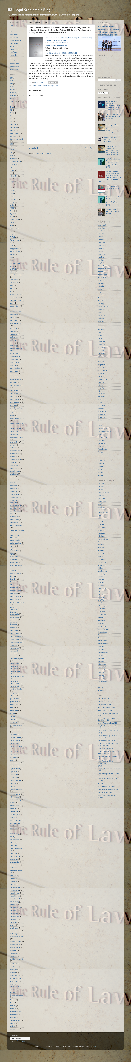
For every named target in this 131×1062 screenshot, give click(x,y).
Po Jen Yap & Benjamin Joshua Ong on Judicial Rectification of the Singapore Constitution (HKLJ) (113, 163)
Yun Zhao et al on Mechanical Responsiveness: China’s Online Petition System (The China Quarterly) (113, 105)
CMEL (11, 119)
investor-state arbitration (14, 695)
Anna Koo (100, 504)
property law (14, 859)
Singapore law (14, 249)
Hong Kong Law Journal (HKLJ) (106, 740)
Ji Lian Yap (100, 577)
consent (12, 416)
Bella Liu (100, 251)
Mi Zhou (100, 635)
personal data (14, 831)
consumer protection (16, 423)
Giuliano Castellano (103, 306)
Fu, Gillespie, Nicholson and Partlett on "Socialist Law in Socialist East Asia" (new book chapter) (113, 129)
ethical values (14, 557)
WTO (11, 291)
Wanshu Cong (102, 678)
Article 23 (13, 92)
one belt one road (15, 820)
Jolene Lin (100, 594)
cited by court (14, 37)
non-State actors (15, 814)
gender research (14, 617)
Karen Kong (101, 603)
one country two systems (15, 824)
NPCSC (12, 217)
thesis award (14, 69)
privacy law (13, 845)
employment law (15, 522)
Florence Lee (101, 298)
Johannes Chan (102, 588)
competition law (15, 402)
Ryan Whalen (101, 397)
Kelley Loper (101, 612)
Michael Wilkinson (103, 644)
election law (14, 517)
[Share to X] (53, 82)
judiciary (12, 707)
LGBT (11, 185)
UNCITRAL (13, 269)
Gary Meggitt (101, 304)
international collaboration (14, 667)
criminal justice (14, 454)
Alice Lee (100, 237)
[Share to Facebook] (55, 82)
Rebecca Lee (101, 394)
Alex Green (101, 484)
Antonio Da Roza (103, 513)
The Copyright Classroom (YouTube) (108, 789)
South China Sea (15, 252)
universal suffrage (15, 1020)
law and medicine (15, 740)
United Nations (14, 280)
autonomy (13, 331)
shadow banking (15, 947)
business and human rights (16, 350)
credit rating (13, 448)
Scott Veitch (101, 405)
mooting (12, 803)
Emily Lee (100, 289)
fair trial (12, 576)
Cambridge (13, 124)
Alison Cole (101, 495)
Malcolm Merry (102, 626)
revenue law (13, 905)
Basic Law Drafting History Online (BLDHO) (107, 779)
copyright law (14, 434)
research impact (15, 67)
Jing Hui (100, 335)
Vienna (12, 285)
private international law (16, 849)
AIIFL (11, 84)
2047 (11, 78)
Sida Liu (100, 420)
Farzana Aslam (102, 565)
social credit (13, 956)
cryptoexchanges (15, 468)
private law (13, 853)
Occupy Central (14, 220)
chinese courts (14, 362)
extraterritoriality (15, 573)
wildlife (12, 1026)
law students (14, 757)
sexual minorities (15, 944)
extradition (13, 570)
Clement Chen (102, 530)
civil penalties (14, 371)
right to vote (14, 919)
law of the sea (14, 751)
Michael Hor (101, 367)
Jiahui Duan (101, 333)
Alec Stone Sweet (103, 231)
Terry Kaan (101, 673)
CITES (12, 116)
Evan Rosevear (102, 562)
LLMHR (12, 193)
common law (14, 393)
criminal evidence (15, 451)
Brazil (12, 107)
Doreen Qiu (101, 551)
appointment (14, 35)
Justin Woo (101, 600)
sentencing (13, 934)
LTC (11, 196)
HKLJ (11, 153)
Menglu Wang (102, 365)
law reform (13, 754)
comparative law (15, 399)
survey (12, 989)
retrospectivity (14, 902)
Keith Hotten (101, 609)
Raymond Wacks (102, 655)
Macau (12, 211)
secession (13, 925)
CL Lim (99, 518)
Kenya (12, 182)
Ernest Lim (101, 556)
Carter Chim (101, 524)
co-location (13, 383)
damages (13, 477)
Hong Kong (13, 164)
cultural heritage (15, 471)
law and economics (15, 730)
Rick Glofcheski (102, 664)
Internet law (14, 176)
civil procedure (14, 374)
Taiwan (12, 260)
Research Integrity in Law (105, 710)
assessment (13, 328)
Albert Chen (101, 228)
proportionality (14, 862)
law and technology (16, 746)
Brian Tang (101, 257)
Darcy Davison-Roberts (104, 269)
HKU (11, 155)
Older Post (89, 148)
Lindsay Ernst (101, 620)
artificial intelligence (16, 323)
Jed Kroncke (101, 330)
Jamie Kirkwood (37, 86)
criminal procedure (15, 459)
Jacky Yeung (101, 321)
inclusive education (15, 639)
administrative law (15, 300)
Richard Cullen (102, 658)
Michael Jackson (102, 370)
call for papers (14, 354)
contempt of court (15, 428)
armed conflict (14, 320)
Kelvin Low (101, 350)
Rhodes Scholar (14, 240)
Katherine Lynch (102, 606)
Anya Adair (101, 248)
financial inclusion (15, 591)
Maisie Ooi (101, 623)
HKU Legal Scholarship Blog (28, 9)
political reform (15, 839)
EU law (12, 147)
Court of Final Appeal (16, 139)
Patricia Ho (101, 382)
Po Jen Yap (101, 388)
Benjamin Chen (102, 254)
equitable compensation (14, 550)
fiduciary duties (14, 585)
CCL (11, 110)
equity (12, 554)
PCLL (11, 225)
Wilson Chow (101, 461)
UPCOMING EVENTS (103, 699)
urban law (13, 1023)
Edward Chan (101, 283)
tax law (12, 992)
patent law (13, 828)
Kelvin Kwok (101, 347)
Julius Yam (101, 597)
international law (15, 686)
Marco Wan (101, 362)
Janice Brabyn (102, 574)
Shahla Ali (101, 408)
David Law (101, 545)
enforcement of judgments (15, 536)
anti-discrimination (15, 309)
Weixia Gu (100, 458)
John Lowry (101, 591)
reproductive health (16, 887)
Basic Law (13, 101)
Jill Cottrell (101, 583)
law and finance (47, 86)
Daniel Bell (101, 266)
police (12, 837)
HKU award (13, 26)
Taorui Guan (101, 440)
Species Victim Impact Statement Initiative (107, 796)
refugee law (13, 881)
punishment (13, 878)
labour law (13, 716)
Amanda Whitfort (103, 242)
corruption (13, 445)
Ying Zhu (100, 472)
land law (12, 719)
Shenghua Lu (101, 414)
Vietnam (12, 288)
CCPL (11, 113)
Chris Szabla (101, 527)
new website (14, 811)
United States (14, 283)
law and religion (15, 743)
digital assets (14, 491)
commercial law (15, 390)
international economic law (17, 677)
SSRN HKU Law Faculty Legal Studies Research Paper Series (108, 752)
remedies (13, 884)
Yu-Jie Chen (101, 690)
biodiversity (13, 346)
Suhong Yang (101, 434)
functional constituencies (14, 613)
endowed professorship (17, 530)
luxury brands (14, 774)
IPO (11, 173)
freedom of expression (17, 602)
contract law (14, 431)
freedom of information (13, 608)
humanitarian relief (15, 636)
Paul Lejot (101, 649)
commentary (14, 43)
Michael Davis (102, 638)
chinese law (13, 365)
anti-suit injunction (16, 312)
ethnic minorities (15, 559)
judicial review (14, 704)
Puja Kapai (101, 391)
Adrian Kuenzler (102, 225)
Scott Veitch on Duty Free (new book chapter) (113, 187)
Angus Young (101, 245)
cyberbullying (14, 474)
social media (14, 964)
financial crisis (14, 588)
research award (14, 61)
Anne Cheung (101, 507)
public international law (16, 872)
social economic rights (16, 959)
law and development (16, 725)
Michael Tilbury (102, 641)
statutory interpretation (14, 985)
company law (14, 396)
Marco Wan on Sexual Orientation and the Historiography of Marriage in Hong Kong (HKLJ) (112, 201)
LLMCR (12, 190)
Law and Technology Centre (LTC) (107, 723)
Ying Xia (100, 469)
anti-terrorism (14, 315)
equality (12, 546)
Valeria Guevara (102, 449)
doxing (12, 514)
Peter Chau (101, 385)
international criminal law (16, 672)
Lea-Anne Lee (101, 356)
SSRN (11, 246)
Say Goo (100, 402)
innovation (13, 645)
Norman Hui (101, 376)
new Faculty (13, 52)
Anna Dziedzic (102, 501)
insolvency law (14, 648)
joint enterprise (14, 699)
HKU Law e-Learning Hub (105, 792)
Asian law (13, 95)
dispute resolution (15, 505)
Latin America (14, 199)
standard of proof (15, 978)
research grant (14, 64)
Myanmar (13, 214)
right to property (15, 916)
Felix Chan (101, 295)
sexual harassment (15, 941)
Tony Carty (101, 676)
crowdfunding (14, 465)
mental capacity (15, 794)
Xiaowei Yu (101, 464)
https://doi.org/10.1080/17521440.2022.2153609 (61, 53)
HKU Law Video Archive (104, 704)
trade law (13, 1006)
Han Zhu (100, 312)
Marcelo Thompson (103, 629)
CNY (11, 122)
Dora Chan (101, 548)
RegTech (12, 237)
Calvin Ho (100, 521)
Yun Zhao (100, 475)
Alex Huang (101, 234)
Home (61, 148)
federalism (13, 582)
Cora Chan (101, 260)
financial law (14, 593)
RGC (11, 231)
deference (13, 483)
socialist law (14, 967)
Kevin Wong (101, 353)
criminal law (13, 456)
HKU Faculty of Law (103, 701)
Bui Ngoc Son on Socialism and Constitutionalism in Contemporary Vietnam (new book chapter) (113, 150)
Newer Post (33, 148)
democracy (13, 486)
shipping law (14, 950)
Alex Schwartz (102, 486)
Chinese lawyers (15, 133)
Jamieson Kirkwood (62, 43)
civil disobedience (15, 368)
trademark (13, 1009)
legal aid (12, 760)
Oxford (12, 222)
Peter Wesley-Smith (103, 652)
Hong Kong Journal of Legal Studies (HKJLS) (108, 757)
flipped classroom (15, 596)
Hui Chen (100, 568)
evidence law (14, 562)
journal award (14, 46)
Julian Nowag (101, 341)
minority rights (14, 797)
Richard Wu (101, 661)
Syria (11, 257)
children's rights (14, 359)
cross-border (14, 462)
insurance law (14, 656)
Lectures (12, 202)
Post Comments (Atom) (44, 153)
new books (13, 55)
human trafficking (15, 633)
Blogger (94, 1046)
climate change (14, 377)
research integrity (15, 899)
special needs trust (15, 976)
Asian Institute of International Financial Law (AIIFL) (107, 719)
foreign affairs (14, 599)
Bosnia (12, 104)
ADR (11, 81)
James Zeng (101, 327)
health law (13, 628)
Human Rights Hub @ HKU (105, 761)
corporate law (14, 442)
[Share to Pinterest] (57, 82)
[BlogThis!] (51, 82)
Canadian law (14, 127)
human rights (14, 630)
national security (15, 49)
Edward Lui (101, 286)
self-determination (16, 931)
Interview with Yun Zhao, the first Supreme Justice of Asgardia (113, 116)
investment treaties (16, 689)
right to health (14, 910)
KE (11, 29)
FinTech (12, 150)
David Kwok (101, 272)
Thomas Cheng (102, 443)
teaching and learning (16, 995)
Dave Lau (100, 542)
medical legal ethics (16, 789)
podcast (12, 58)
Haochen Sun (101, 315)
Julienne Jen (101, 344)
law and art (13, 722)
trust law (13, 1017)
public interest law (15, 868)
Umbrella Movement (16, 275)
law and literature (15, 738)
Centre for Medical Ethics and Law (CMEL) (108, 732)
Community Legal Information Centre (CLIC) (109, 775)
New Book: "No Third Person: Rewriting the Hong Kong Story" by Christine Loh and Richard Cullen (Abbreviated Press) (109, 176)
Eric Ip (99, 292)
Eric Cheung (101, 553)
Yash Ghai (100, 687)
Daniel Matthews (103, 539)
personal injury (14, 834)
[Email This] (49, 82)
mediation (13, 786)
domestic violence (15, 511)
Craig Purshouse (102, 263)
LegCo (12, 205)
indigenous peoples (16, 642)
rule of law (13, 922)
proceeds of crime (15, 856)
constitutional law (15, 419)
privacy (12, 842)
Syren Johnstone (102, 437)
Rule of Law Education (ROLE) (106, 786)
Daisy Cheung (102, 536)
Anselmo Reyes (102, 510)
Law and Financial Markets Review (56, 45)
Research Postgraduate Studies (107, 707)
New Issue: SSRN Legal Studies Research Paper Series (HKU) (111, 139)
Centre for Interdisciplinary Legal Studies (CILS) (107, 737)
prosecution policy (15, 865)
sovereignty (13, 970)
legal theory (13, 772)
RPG (11, 32)
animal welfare (14, 306)
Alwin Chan (101, 240)
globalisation (14, 620)
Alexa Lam (101, 489)
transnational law (15, 1011)
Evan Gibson (101, 559)
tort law (12, 1000)
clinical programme (15, 40)
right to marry (14, 913)
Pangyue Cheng (102, 379)
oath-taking (13, 817)
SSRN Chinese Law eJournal (105, 748)
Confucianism (14, 136)
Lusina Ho (100, 359)
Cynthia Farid (101, 533)
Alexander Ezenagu (103, 492)
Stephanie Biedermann (104, 432)
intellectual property (16, 659)
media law (13, 783)
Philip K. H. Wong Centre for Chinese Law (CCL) (108, 727)
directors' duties (15, 494)
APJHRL (12, 87)
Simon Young (101, 423)
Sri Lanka (12, 254)
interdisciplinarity (15, 663)
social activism (14, 953)
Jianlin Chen (101, 580)
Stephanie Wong (102, 670)
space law (13, 973)
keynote (12, 713)
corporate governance (16, 437)
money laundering (15, 800)
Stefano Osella (102, 429)
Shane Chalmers (102, 411)
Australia (13, 98)
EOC (11, 144)
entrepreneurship (15, 540)
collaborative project (16, 385)
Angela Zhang (102, 498)
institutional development (14, 652)
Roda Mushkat (102, 667)
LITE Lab (100, 783)
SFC (11, 243)
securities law (14, 928)
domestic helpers (15, 508)
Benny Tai (100, 516)
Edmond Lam (101, 280)
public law (13, 875)
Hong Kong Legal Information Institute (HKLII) (109, 770)
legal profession (15, 769)
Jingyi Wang (101, 585)
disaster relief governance (14, 501)
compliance (13, 405)
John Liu (100, 338)
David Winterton (102, 274)
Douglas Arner (102, 277)
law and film (13, 735)
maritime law (14, 777)
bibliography (13, 340)
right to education (15, 907)
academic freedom (15, 294)
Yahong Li (100, 466)
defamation (13, 480)
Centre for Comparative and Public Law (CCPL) (109, 714)
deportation (13, 489)
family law (13, 579)
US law (12, 272)
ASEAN (12, 90)
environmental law (15, 543)
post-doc (55, 86)
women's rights (14, 1029)
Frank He (100, 301)
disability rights (14, 497)
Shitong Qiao (101, 417)
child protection (15, 356)
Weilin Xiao (101, 455)
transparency (14, 1014)
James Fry (100, 324)
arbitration (13, 318)
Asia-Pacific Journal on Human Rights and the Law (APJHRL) (108, 744)
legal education (14, 763)
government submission (13, 624)
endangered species (16, 525)
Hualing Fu (101, 318)
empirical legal (14, 520)
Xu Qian (100, 684)
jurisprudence (14, 710)
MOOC (12, 208)
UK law (12, 266)
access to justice (15, 297)
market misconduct (16, 780)
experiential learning (16, 565)
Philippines (13, 228)
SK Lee (100, 399)
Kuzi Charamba (102, 614)
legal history (14, 766)
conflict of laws (15, 413)
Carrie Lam (13, 130)
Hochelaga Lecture (15, 161)
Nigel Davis (101, 646)
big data (12, 343)
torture (12, 1003)
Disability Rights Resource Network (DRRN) (108, 765)
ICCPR (12, 167)
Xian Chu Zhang (102, 681)
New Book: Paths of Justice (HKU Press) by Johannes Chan (112, 211)
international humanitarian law (15, 682)
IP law (12, 170)
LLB (11, 188)
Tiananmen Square (15, 263)
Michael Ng (101, 373)
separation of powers (16, 937)
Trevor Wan (101, 446)
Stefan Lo (100, 426)
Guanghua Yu (101, 309)
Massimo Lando (102, 632)
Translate (24, 1041)
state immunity (14, 981)
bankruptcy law (14, 337)
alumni (12, 303)
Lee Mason (101, 617)
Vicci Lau (100, 452)
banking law (13, 334)
